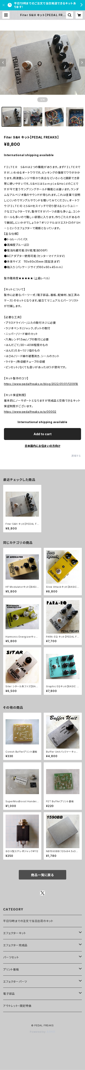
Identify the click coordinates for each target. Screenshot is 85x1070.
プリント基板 (11, 969)
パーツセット (11, 957)
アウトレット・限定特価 (17, 1005)
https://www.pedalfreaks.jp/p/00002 (30, 411)
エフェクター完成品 (15, 945)
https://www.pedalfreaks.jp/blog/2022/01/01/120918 (41, 384)
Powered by (38, 1031)
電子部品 (9, 993)
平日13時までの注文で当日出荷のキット (28, 921)
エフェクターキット (14, 933)
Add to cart (43, 434)
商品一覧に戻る (42, 875)
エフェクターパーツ (15, 981)
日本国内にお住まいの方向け (42, 446)
